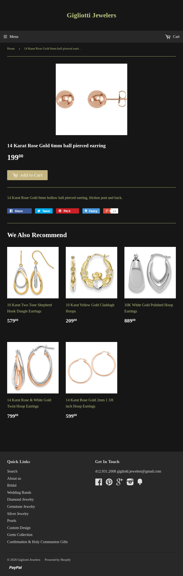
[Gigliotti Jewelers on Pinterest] (109, 483)
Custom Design (18, 528)
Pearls (11, 521)
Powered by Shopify (58, 559)
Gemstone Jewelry (21, 507)
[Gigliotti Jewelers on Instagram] (130, 483)
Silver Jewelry (18, 514)
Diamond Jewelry (20, 499)
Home (11, 48)
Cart (175, 37)
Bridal (11, 485)
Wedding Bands (19, 492)
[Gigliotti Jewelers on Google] (119, 483)
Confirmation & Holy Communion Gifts (37, 542)
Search (12, 471)
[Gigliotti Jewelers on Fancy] (139, 483)
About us (14, 478)
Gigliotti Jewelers (91, 15)
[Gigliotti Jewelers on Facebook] (98, 483)
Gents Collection (19, 535)
